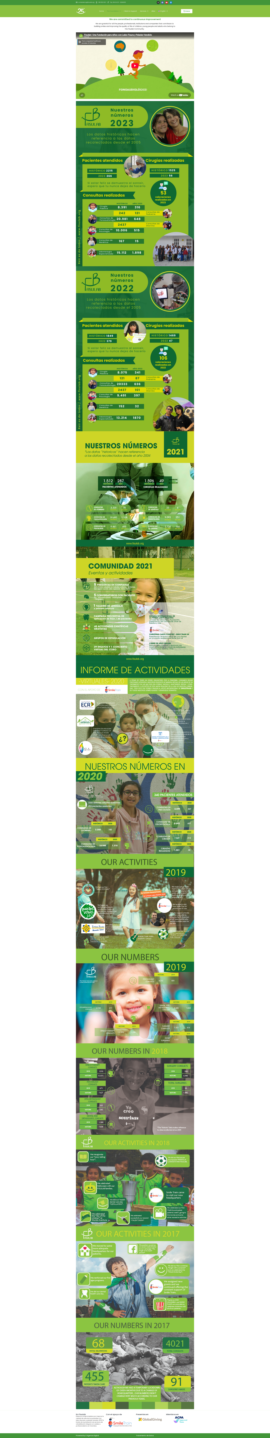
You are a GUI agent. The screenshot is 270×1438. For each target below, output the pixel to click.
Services (143, 11)
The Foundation (113, 11)
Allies (153, 11)
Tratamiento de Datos (145, 1435)
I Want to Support (130, 11)
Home (101, 11)
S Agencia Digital (92, 1435)
